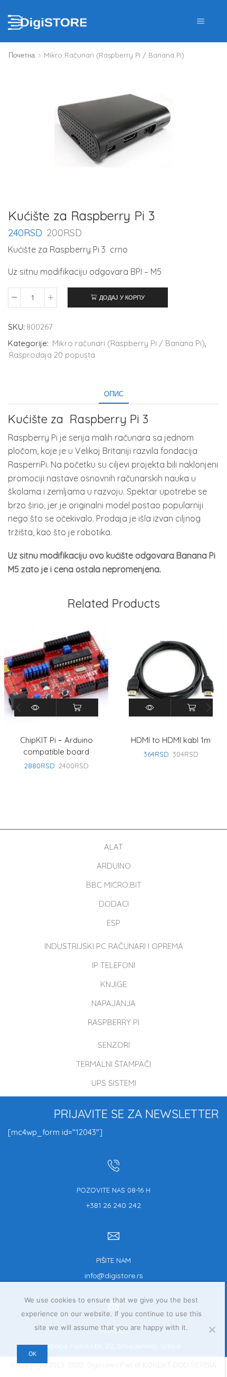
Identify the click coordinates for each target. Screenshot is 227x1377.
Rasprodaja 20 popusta (52, 355)
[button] (208, 708)
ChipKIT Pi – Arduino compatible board (56, 746)
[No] (211, 1329)
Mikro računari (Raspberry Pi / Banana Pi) (114, 55)
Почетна (21, 55)
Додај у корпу (122, 297)
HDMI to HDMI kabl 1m (171, 740)
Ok (32, 1353)
